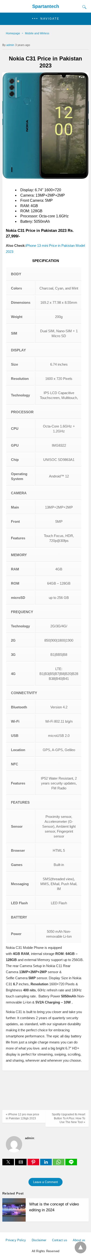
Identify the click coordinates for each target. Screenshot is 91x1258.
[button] (45, 19)
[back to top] (80, 1247)
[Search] (83, 7)
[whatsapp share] (59, 1164)
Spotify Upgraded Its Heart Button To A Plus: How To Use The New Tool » (68, 1118)
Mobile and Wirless (37, 33)
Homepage (13, 33)
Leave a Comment (45, 1182)
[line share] (71, 1164)
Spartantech (45, 6)
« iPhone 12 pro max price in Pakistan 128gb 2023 (22, 1116)
